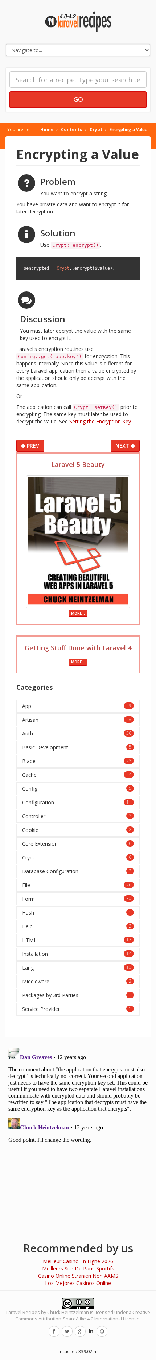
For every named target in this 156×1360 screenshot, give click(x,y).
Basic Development (76, 747)
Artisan (76, 719)
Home (47, 129)
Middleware (76, 981)
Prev (32, 445)
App (76, 705)
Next (123, 445)
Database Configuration (76, 871)
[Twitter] (67, 1331)
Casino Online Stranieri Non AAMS (78, 1275)
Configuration (76, 802)
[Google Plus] (80, 1331)
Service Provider (76, 1009)
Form (76, 898)
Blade (76, 761)
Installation (76, 953)
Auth (76, 733)
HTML (76, 940)
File (76, 885)
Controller (76, 816)
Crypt (96, 129)
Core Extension (76, 843)
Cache (76, 774)
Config (76, 788)
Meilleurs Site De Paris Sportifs (78, 1268)
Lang (76, 967)
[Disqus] (78, 1135)
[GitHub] (102, 1331)
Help (76, 926)
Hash (76, 912)
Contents (71, 129)
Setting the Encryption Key (100, 421)
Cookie (76, 829)
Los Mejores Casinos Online (78, 1283)
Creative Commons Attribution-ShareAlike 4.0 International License (82, 1315)
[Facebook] (54, 1331)
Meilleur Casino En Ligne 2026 (78, 1261)
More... (78, 613)
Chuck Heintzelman (68, 1312)
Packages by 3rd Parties (76, 995)
